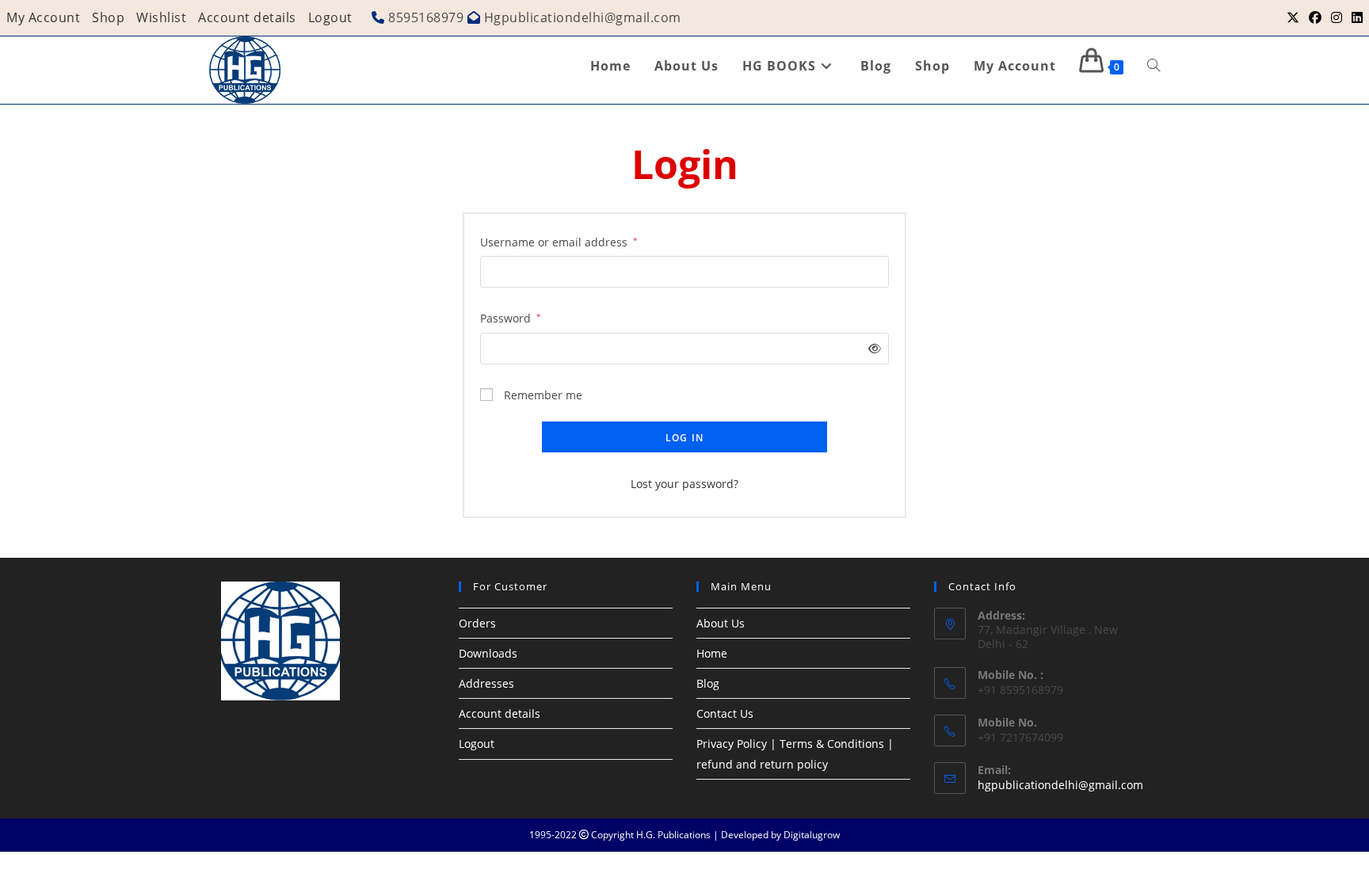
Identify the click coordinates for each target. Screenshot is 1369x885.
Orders (477, 623)
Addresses (486, 683)
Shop (108, 17)
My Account (43, 17)
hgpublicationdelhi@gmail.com (1060, 784)
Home (711, 653)
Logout (330, 17)
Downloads (488, 653)
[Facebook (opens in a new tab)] (1315, 17)
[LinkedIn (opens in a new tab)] (1355, 17)
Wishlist (161, 17)
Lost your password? (684, 483)
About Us (720, 623)
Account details (247, 17)
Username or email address (559, 242)
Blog (707, 683)
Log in (684, 437)
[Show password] (872, 348)
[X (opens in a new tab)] (1293, 17)
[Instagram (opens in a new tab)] (1336, 17)
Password (510, 318)
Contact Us (724, 713)
